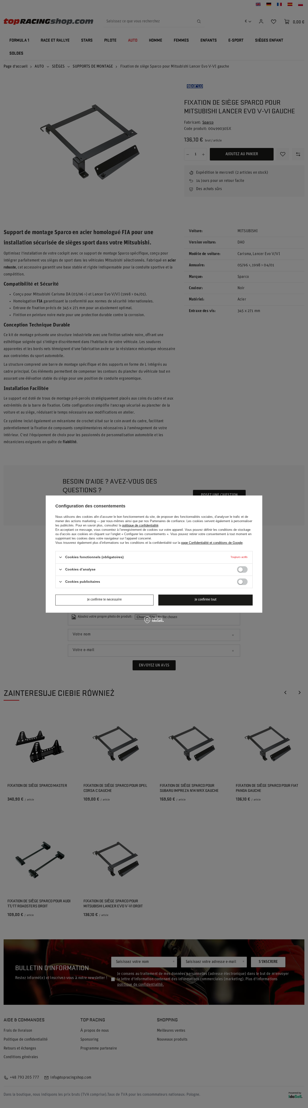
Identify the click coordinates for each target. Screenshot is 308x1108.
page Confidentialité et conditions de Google (212, 542)
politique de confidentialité (140, 525)
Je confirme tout (206, 600)
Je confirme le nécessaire (104, 600)
